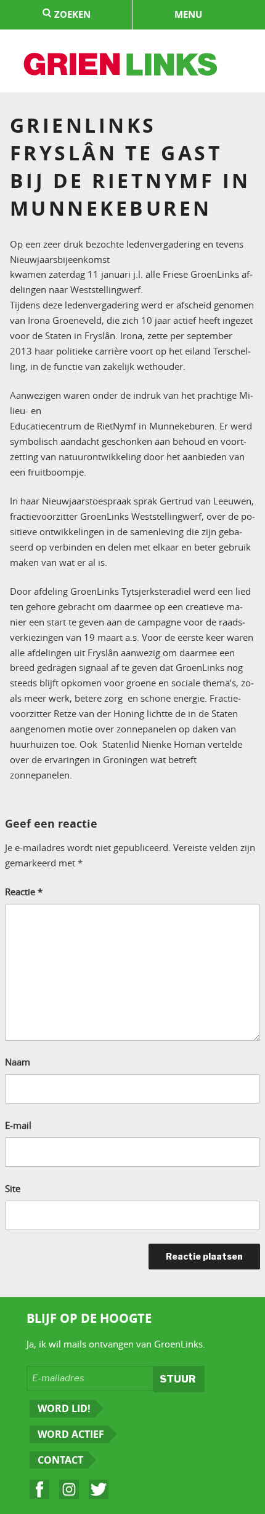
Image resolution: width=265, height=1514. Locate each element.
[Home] (121, 66)
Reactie (24, 891)
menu (188, 14)
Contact (60, 1460)
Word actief (71, 1434)
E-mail (18, 1125)
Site (12, 1188)
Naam (17, 1062)
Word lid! (64, 1408)
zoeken (71, 14)
